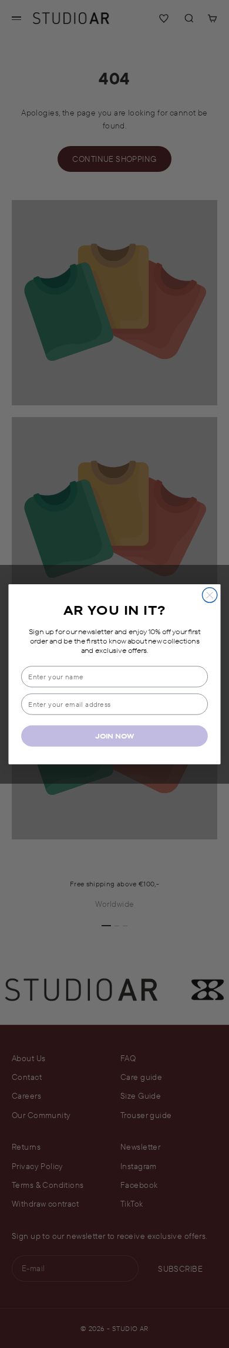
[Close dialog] (210, 594)
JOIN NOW (114, 735)
